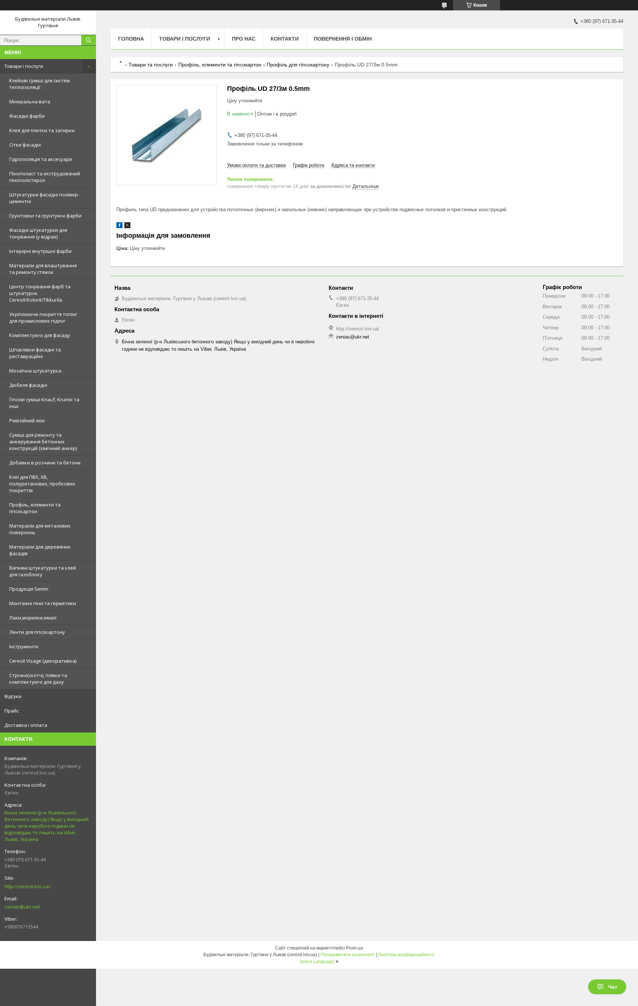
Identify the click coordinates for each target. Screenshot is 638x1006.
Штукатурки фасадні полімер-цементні (44, 198)
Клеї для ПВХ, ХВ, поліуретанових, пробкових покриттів (42, 484)
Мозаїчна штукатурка (35, 370)
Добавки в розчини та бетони (44, 462)
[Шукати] (88, 40)
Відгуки (12, 696)
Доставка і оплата (25, 725)
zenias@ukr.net (22, 906)
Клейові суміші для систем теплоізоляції (39, 83)
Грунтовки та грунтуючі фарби (45, 215)
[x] (127, 226)
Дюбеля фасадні (28, 385)
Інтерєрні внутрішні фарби (40, 251)
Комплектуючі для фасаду (39, 335)
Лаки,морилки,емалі (32, 617)
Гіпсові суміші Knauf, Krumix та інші (44, 402)
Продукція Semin (28, 589)
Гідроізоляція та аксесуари (40, 159)
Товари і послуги (23, 66)
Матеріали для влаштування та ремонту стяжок (43, 268)
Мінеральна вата (29, 101)
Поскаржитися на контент (347, 954)
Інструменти (23, 646)
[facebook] (119, 226)
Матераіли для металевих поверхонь (40, 529)
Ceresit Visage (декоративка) (42, 660)
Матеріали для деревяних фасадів (40, 550)
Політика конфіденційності (406, 954)
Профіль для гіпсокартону (298, 65)
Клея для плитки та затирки (42, 130)
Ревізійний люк (27, 420)
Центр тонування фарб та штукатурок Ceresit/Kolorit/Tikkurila (40, 293)
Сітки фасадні (25, 144)
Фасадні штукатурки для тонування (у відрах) (38, 233)
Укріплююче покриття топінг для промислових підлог (43, 317)
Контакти (285, 39)
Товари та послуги (150, 65)
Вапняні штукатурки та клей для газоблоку (42, 571)
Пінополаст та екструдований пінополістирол (44, 176)
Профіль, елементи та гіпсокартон (35, 508)
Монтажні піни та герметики (42, 603)
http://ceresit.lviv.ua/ (27, 886)
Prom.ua (354, 948)
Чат (612, 987)
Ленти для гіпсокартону (37, 632)
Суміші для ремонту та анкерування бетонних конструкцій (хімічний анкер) (43, 442)
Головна (131, 39)
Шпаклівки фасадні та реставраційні (35, 353)
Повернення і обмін (343, 39)
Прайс (11, 710)
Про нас (243, 39)
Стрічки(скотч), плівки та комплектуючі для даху (38, 678)
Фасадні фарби (27, 116)
